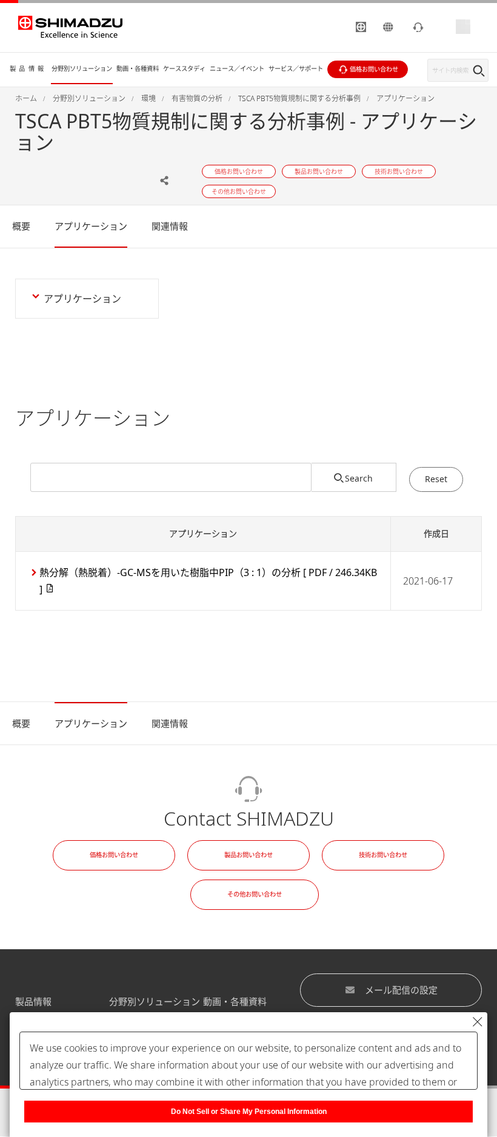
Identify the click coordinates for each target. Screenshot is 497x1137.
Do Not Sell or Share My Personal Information (249, 1111)
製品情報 (33, 1001)
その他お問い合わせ (254, 894)
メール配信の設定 (401, 990)
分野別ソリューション (154, 1001)
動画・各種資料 (235, 1001)
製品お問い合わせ (248, 854)
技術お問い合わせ (383, 854)
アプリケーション (91, 226)
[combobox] (171, 477)
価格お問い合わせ (114, 854)
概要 (21, 226)
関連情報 (170, 226)
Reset (436, 479)
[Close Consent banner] (477, 1022)
